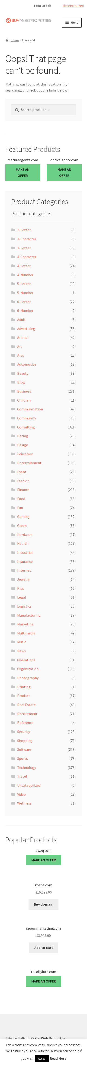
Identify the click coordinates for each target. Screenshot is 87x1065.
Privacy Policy (16, 1038)
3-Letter (24, 248)
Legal (21, 597)
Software (24, 749)
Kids (20, 588)
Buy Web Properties (50, 1038)
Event (21, 471)
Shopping (24, 740)
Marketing (25, 624)
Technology (26, 767)
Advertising (26, 328)
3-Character (26, 239)
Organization (28, 668)
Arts (20, 355)
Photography (28, 677)
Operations (26, 660)
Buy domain (43, 904)
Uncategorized (29, 785)
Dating (22, 436)
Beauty (22, 373)
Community (26, 418)
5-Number (25, 292)
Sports (22, 758)
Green (22, 525)
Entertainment (29, 462)
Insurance (25, 561)
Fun (20, 507)
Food (21, 498)
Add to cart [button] (43, 947)
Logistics (24, 606)
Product (23, 695)
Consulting (26, 427)
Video (21, 794)
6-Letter (24, 301)
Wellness (24, 803)
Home (15, 40)
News (21, 651)
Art (19, 346)
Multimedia (26, 633)
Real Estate (26, 704)
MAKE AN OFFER (22, 172)
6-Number (25, 310)
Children (24, 400)
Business (24, 391)
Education (25, 454)
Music (21, 642)
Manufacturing (29, 615)
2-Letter (24, 230)
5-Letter (24, 283)
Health (22, 543)
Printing (24, 687)
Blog (21, 382)
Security (23, 731)
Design (22, 445)
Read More (58, 1058)
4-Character (26, 256)
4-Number (25, 275)
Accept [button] (42, 1059)
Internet (24, 570)
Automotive (26, 364)
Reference (25, 722)
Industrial (25, 552)
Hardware (24, 534)
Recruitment (27, 713)
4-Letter (24, 265)
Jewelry (23, 579)
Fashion (23, 481)
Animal (23, 337)
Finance (23, 489)
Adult (21, 319)
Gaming (23, 516)
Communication (30, 409)
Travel (22, 776)
